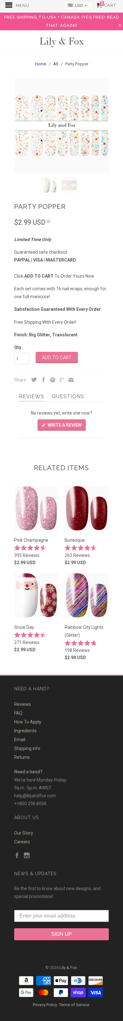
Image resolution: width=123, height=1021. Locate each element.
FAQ (18, 713)
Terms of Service (74, 1004)
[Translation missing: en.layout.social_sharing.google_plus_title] (60, 380)
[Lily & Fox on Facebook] (17, 856)
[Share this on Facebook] (42, 380)
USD (80, 5)
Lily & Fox (61, 40)
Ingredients (25, 730)
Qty (17, 347)
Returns (22, 757)
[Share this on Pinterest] (51, 380)
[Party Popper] (61, 125)
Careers (22, 841)
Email (19, 739)
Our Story (23, 832)
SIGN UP (61, 934)
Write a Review (66, 426)
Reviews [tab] (31, 397)
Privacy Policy (45, 1004)
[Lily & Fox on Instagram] (27, 856)
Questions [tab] (68, 397)
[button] (36, 551)
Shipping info (27, 748)
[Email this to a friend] (69, 380)
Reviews (22, 704)
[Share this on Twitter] (32, 380)
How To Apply (27, 721)
